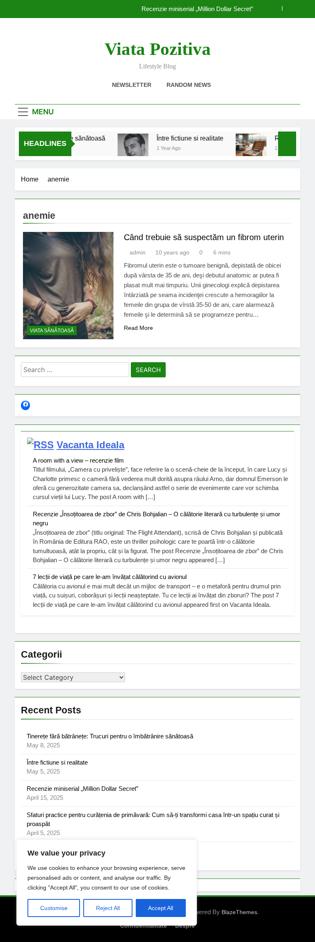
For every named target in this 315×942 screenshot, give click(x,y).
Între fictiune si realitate (182, 138)
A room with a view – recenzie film (78, 460)
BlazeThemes (239, 912)
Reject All (108, 908)
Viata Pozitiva (158, 49)
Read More (138, 328)
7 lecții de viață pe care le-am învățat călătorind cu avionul (110, 576)
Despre (185, 925)
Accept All (160, 908)
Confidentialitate (143, 925)
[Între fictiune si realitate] (125, 149)
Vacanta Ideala (90, 444)
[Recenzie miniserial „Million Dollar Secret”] (243, 149)
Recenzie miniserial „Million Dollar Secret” (197, 9)
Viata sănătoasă (52, 331)
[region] (106, 883)
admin (138, 252)
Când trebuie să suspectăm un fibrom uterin (204, 237)
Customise (54, 908)
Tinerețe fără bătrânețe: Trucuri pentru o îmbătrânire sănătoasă (110, 736)
